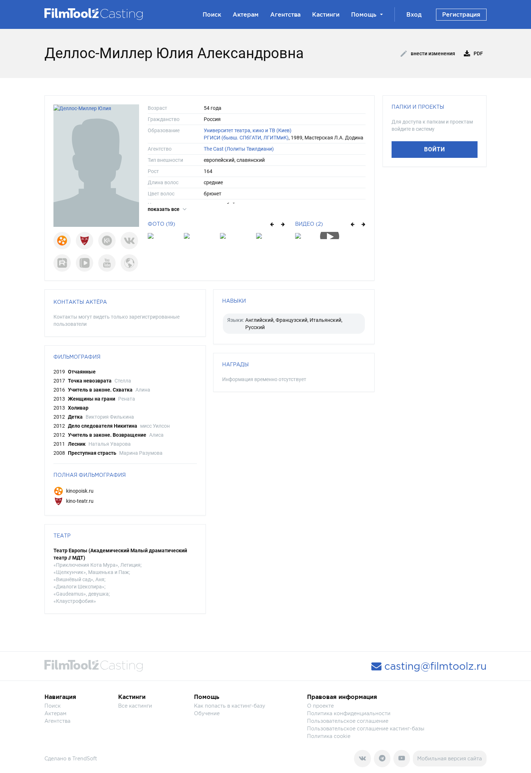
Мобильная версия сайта (449, 758)
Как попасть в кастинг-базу (229, 705)
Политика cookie (328, 736)
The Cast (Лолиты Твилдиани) (239, 149)
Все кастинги (135, 705)
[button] (271, 224)
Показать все (164, 209)
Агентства (285, 14)
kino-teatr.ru (79, 501)
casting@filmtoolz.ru (434, 666)
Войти (434, 149)
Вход (414, 14)
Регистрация (461, 14)
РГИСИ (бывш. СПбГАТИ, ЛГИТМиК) (246, 138)
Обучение (207, 713)
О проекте (320, 705)
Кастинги (326, 14)
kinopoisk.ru (79, 491)
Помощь (363, 14)
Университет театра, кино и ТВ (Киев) (248, 130)
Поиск (212, 14)
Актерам (246, 14)
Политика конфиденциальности (348, 713)
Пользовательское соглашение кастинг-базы (365, 728)
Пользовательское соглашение (347, 721)
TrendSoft (84, 758)
